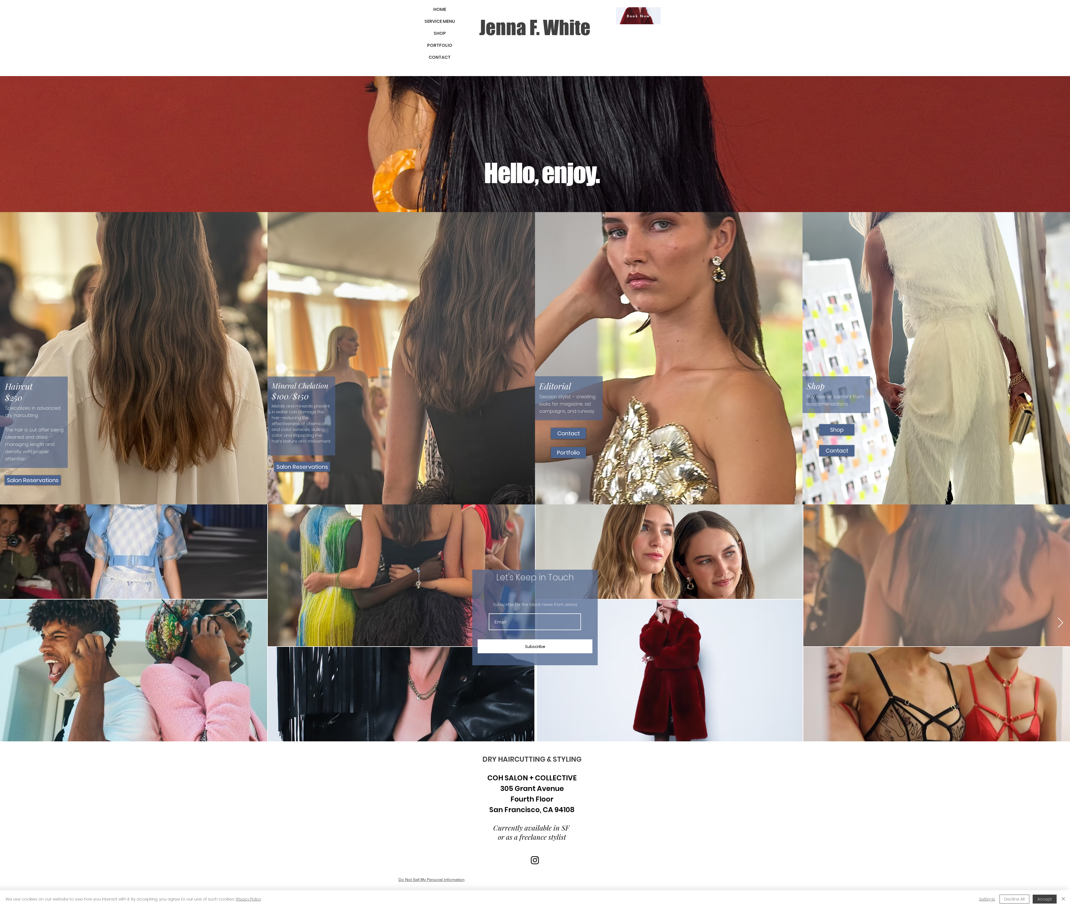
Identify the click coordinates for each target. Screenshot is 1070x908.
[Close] (1063, 899)
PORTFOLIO (439, 45)
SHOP (440, 33)
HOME (439, 9)
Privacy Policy (248, 899)
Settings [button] (987, 899)
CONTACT (440, 57)
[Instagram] (534, 860)
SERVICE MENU (439, 21)
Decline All (1014, 899)
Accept (1044, 899)
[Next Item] (1060, 623)
